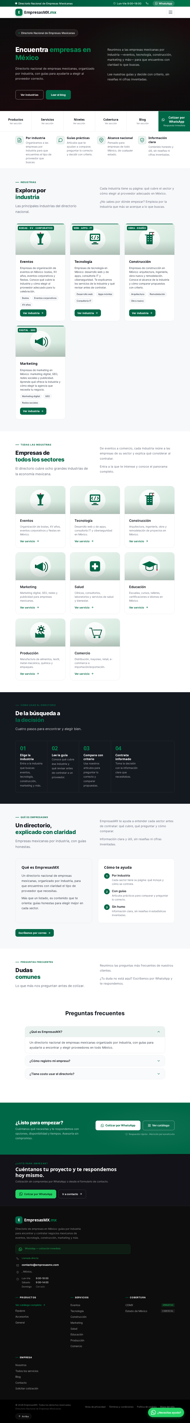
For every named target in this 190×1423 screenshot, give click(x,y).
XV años (26, 304)
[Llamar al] (147, 3)
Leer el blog (58, 94)
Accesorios (22, 1316)
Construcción (140, 261)
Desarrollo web (85, 294)
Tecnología (83, 261)
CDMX (149, 1305)
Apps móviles (105, 294)
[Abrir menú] (170, 12)
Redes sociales (30, 402)
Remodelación (157, 294)
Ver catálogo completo (28, 1304)
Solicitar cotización (26, 1388)
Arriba (25, 1416)
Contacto (21, 1382)
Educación (77, 1334)
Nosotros (20, 1365)
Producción (77, 1340)
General (20, 1322)
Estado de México (149, 1311)
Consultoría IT (84, 300)
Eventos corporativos (45, 298)
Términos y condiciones (121, 1406)
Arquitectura (137, 294)
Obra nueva (137, 300)
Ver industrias (29, 94)
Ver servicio (27, 541)
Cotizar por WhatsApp (120, 1125)
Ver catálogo (160, 1125)
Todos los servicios (26, 1371)
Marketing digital (31, 396)
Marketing (28, 363)
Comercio (76, 1346)
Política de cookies (147, 1406)
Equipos (20, 1310)
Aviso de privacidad (95, 1406)
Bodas (25, 298)
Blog (18, 1376)
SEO (47, 396)
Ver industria (31, 313)
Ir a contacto (70, 1194)
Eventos (26, 261)
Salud (74, 1328)
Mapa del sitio (167, 1406)
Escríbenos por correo (33, 933)
